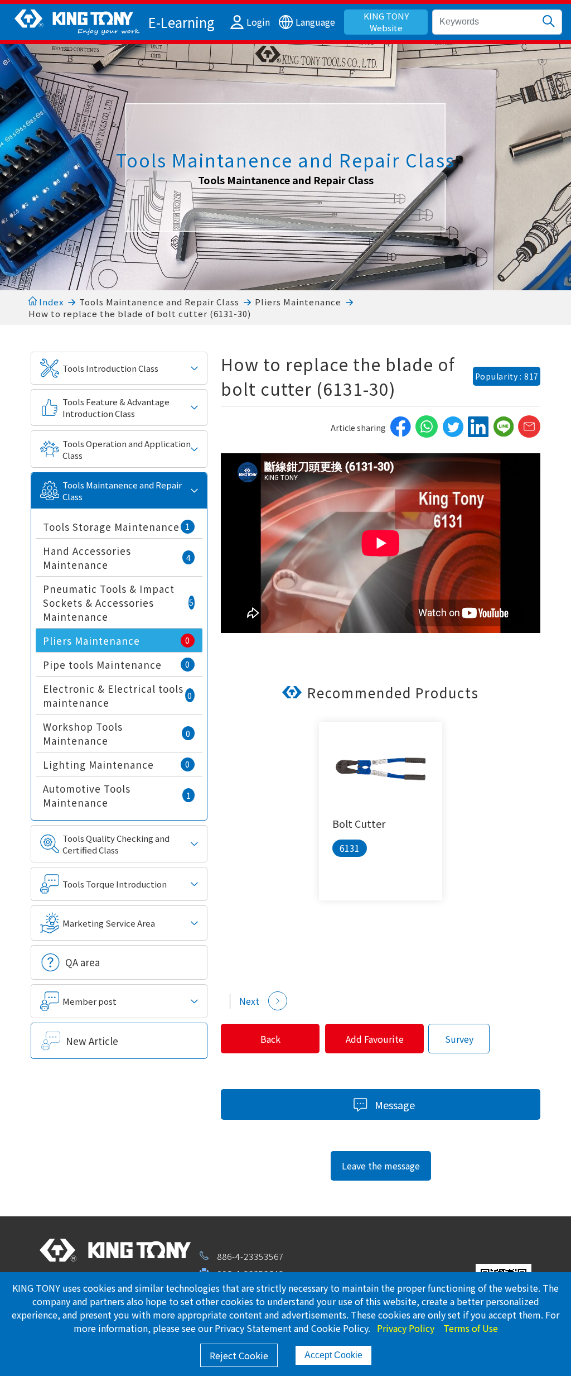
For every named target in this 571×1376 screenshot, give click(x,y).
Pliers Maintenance (298, 302)
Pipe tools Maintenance (116, 665)
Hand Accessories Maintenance (117, 558)
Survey (459, 1039)
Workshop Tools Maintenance (117, 733)
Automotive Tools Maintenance (117, 795)
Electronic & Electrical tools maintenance (117, 695)
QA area (82, 962)
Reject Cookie (239, 1355)
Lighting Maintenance (116, 764)
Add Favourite (375, 1039)
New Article (92, 1041)
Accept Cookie (333, 1355)
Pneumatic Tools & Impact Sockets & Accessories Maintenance (118, 603)
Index (50, 302)
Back (270, 1039)
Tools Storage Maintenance (116, 527)
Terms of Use (470, 1328)
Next (249, 1001)
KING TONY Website (386, 21)
